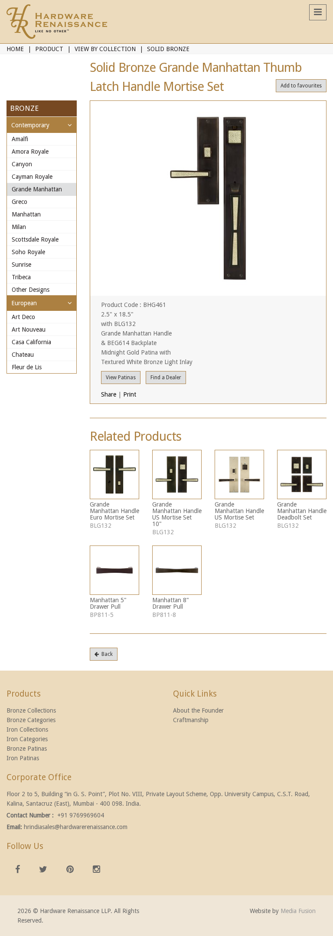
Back (106, 654)
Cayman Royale (32, 176)
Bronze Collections (31, 710)
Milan (19, 226)
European (24, 303)
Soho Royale (28, 252)
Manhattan (26, 214)
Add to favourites (301, 86)
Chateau (23, 354)
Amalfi (20, 139)
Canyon (22, 164)
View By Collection (105, 48)
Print (129, 394)
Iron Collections (27, 729)
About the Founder (198, 710)
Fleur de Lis (27, 367)
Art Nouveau (29, 329)
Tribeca (21, 277)
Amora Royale (30, 151)
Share (108, 394)
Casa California (31, 342)
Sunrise (21, 264)
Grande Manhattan (37, 189)
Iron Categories (27, 739)
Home (15, 48)
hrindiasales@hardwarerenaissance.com (75, 826)
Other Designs (30, 289)
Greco (19, 201)
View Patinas (121, 377)
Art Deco (23, 316)
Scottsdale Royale (35, 239)
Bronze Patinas (27, 748)
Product (49, 48)
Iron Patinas (23, 758)
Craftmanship (191, 720)
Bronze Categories (31, 720)
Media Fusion (298, 910)
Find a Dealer (165, 377)
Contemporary (30, 125)
